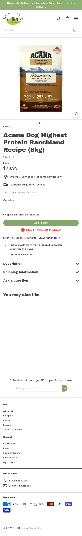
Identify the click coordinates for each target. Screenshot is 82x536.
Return (6, 420)
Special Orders (11, 452)
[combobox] (41, 30)
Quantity (8, 200)
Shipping (8, 214)
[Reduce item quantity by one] (6, 207)
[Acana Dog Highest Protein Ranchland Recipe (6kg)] (27, 332)
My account (10, 462)
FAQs (6, 448)
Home (6, 126)
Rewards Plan (10, 457)
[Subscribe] (65, 388)
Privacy (7, 425)
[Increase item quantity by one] (19, 207)
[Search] (75, 30)
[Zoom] (76, 113)
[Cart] (67, 18)
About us (8, 410)
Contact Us (9, 443)
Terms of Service (12, 429)
